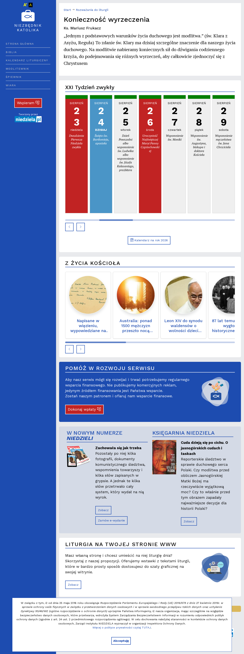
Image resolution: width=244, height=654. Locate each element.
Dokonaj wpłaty (82, 409)
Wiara (11, 85)
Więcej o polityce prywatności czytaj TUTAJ (121, 627)
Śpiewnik (14, 76)
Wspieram (26, 103)
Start (67, 10)
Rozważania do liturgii (92, 10)
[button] (69, 227)
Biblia (11, 52)
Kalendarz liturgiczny (27, 60)
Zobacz (103, 510)
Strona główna (20, 43)
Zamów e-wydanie (111, 520)
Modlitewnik (17, 68)
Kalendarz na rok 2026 (150, 240)
